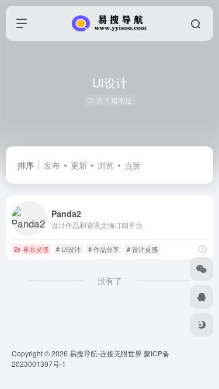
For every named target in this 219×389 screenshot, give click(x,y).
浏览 (106, 165)
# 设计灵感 (142, 249)
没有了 (110, 280)
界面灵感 (35, 249)
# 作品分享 (103, 249)
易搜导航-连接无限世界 (105, 353)
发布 (52, 165)
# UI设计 (68, 249)
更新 (79, 165)
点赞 (132, 165)
